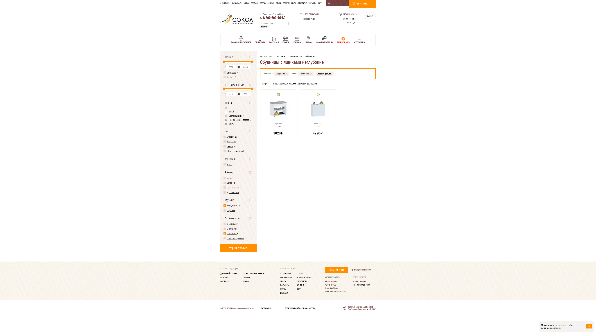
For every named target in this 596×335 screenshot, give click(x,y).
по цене (292, 83)
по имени (302, 83)
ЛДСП (229, 164)
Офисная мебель (324, 42)
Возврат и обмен (289, 3)
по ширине (312, 83)
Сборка (263, 3)
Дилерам (270, 3)
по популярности (280, 83)
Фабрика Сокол (266, 56)
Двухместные (233, 192)
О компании (225, 3)
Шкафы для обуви (235, 151)
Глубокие (231, 210)
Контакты (312, 3)
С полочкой (232, 228)
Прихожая (260, 42)
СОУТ (319, 3)
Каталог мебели (281, 56)
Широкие (231, 182)
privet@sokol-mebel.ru (362, 269)
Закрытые (231, 141)
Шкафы (308, 42)
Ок (589, 326)
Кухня (285, 42)
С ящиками (232, 233)
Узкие (229, 177)
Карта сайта (266, 308)
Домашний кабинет (241, 42)
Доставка (254, 3)
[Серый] (226, 107)
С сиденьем (232, 223)
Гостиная (274, 42)
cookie (561, 325)
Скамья (230, 146)
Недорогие (231, 72)
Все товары (359, 42)
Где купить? (302, 3)
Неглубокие (232, 205)
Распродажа (343, 42)
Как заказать (237, 3)
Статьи (278, 3)
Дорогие (231, 77)
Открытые (231, 136)
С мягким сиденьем (235, 238)
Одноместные (233, 187)
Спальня (297, 42)
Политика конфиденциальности (300, 308)
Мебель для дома (296, 56)
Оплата (246, 3)
